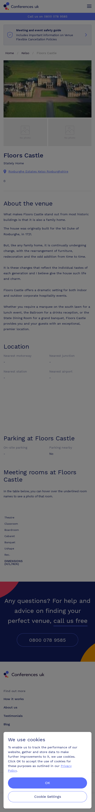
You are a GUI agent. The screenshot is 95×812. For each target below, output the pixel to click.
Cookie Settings (47, 796)
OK (47, 783)
